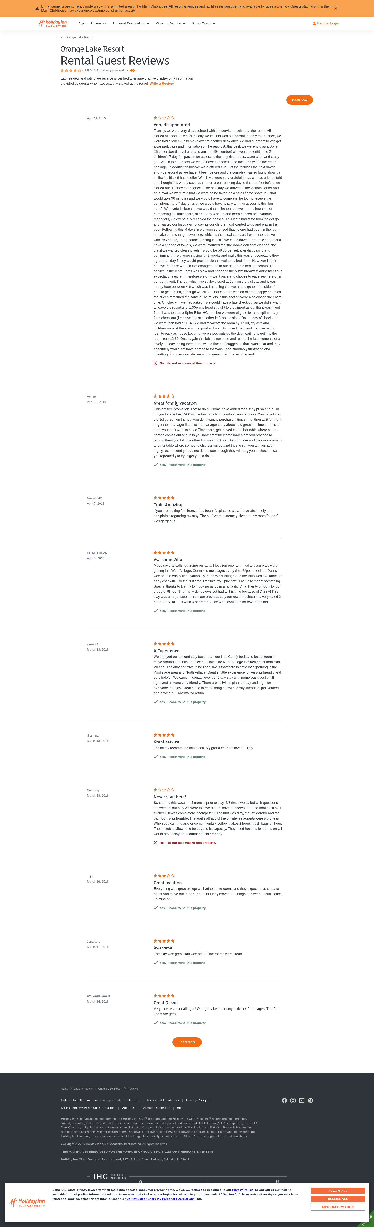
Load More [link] (187, 1042)
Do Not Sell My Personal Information (88, 1107)
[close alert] (336, 8)
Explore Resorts (90, 23)
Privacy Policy (242, 1189)
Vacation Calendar (156, 1107)
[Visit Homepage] (56, 23)
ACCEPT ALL (337, 1191)
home (64, 1088)
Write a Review (162, 83)
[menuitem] (95, 23)
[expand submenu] (103, 23)
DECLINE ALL (338, 1199)
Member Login (328, 23)
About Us (128, 1107)
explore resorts (83, 1088)
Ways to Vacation (168, 23)
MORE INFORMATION (338, 1207)
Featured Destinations (129, 23)
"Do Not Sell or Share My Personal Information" (160, 1199)
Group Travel (201, 23)
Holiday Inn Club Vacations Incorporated (90, 1100)
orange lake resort (110, 1088)
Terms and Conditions (163, 1100)
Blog (180, 1107)
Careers (134, 1100)
